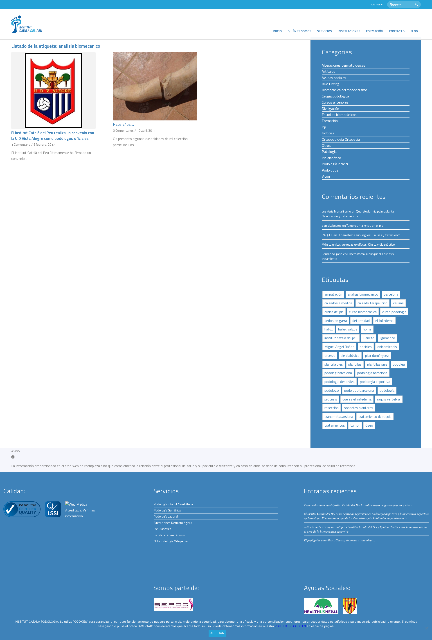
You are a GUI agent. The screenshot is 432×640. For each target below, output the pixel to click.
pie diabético (350, 355)
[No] (426, 628)
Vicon (326, 176)
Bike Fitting (330, 83)
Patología (329, 151)
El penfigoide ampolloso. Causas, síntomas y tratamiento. (339, 540)
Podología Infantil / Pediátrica (173, 504)
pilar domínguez (377, 355)
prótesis (330, 399)
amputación (333, 294)
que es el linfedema (356, 399)
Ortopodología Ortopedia (341, 139)
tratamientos (334, 425)
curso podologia (394, 311)
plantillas (355, 364)
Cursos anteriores (335, 102)
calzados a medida (338, 303)
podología (387, 390)
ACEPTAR (217, 633)
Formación (330, 120)
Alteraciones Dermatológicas (173, 522)
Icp (324, 127)
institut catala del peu (341, 338)
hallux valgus (347, 329)
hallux (328, 329)
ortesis (329, 355)
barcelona (391, 294)
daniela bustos (332, 225)
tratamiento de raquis (375, 416)
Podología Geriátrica (167, 510)
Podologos (330, 170)
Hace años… (123, 124)
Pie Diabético (162, 528)
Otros (326, 145)
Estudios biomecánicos (339, 114)
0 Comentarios (123, 130)
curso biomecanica (363, 311)
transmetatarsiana (338, 416)
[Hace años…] (155, 86)
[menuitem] (277, 24)
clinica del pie (334, 311)
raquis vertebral (388, 399)
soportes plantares (358, 407)
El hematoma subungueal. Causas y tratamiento (369, 235)
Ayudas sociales (334, 77)
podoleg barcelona (338, 372)
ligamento (387, 338)
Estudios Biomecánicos (169, 535)
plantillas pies (377, 364)
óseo (369, 425)
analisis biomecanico (363, 294)
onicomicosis (387, 346)
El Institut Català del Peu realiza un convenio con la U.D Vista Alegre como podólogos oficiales (52, 135)
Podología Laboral (166, 516)
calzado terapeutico (372, 303)
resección (331, 407)
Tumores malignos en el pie (364, 225)
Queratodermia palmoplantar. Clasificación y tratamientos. (358, 213)
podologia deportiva (339, 381)
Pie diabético (331, 158)
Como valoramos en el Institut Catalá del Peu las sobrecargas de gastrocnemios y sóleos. (358, 505)
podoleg (399, 364)
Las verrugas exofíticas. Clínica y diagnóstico (365, 244)
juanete (368, 338)
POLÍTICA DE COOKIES (291, 626)
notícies (366, 346)
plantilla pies (333, 364)
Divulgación (330, 108)
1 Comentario (20, 144)
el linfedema (384, 320)
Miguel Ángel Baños (339, 346)
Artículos (328, 71)
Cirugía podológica (335, 96)
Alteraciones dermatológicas (343, 65)
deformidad (361, 320)
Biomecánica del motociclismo (344, 90)
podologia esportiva (375, 381)
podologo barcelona (359, 390)
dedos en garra (335, 320)
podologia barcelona (372, 372)
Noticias (328, 133)
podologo (331, 390)
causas (398, 303)
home (367, 329)
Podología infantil (335, 164)
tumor (355, 425)
